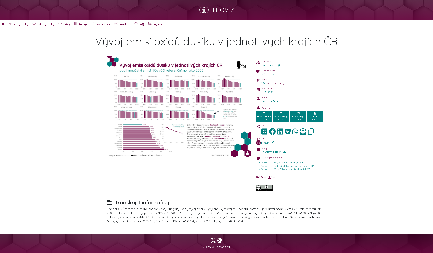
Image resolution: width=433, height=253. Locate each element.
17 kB (298, 118)
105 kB (315, 118)
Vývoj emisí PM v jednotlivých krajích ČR (282, 162)
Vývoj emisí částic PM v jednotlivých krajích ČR (285, 169)
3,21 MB (264, 118)
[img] (272, 131)
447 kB (281, 118)
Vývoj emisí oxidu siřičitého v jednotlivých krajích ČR (287, 165)
